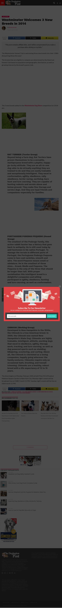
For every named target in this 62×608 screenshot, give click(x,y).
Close (60, 287)
